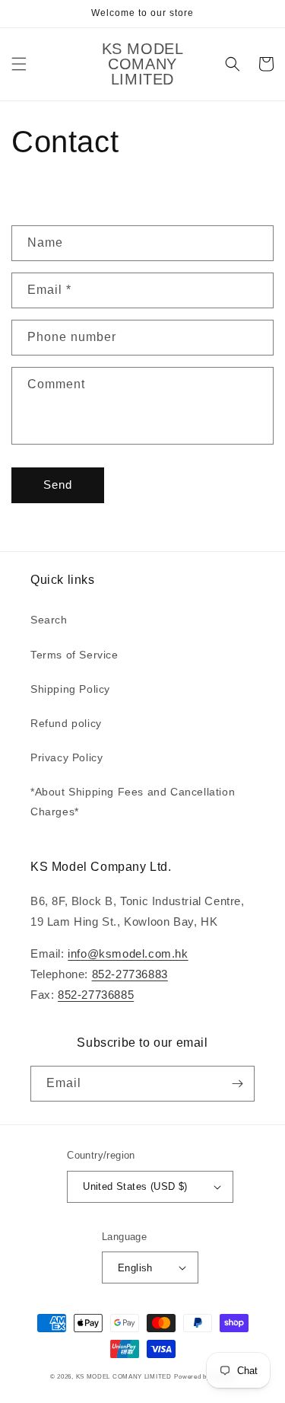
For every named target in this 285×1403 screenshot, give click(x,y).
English (135, 1268)
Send (57, 484)
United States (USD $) (135, 1186)
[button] (19, 64)
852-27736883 (130, 974)
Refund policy (66, 723)
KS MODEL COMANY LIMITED (124, 1376)
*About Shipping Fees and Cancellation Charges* (132, 801)
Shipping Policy (70, 689)
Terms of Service (74, 655)
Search (49, 620)
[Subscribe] (237, 1084)
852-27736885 (96, 994)
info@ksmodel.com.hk (128, 953)
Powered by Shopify (204, 1376)
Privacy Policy (66, 757)
